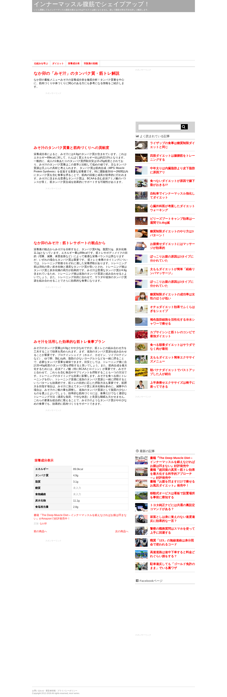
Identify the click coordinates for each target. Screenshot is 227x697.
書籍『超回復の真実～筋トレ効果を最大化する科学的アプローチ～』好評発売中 (172, 473)
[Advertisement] (113, 36)
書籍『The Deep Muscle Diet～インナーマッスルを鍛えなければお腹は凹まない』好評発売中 (172, 462)
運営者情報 (51, 691)
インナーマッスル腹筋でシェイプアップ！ (92, 4)
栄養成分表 (74, 63)
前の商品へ (40, 531)
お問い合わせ (38, 691)
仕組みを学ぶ (41, 63)
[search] (184, 126)
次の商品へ (121, 531)
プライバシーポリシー (67, 691)
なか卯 (43, 523)
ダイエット (58, 63)
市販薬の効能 (91, 63)
